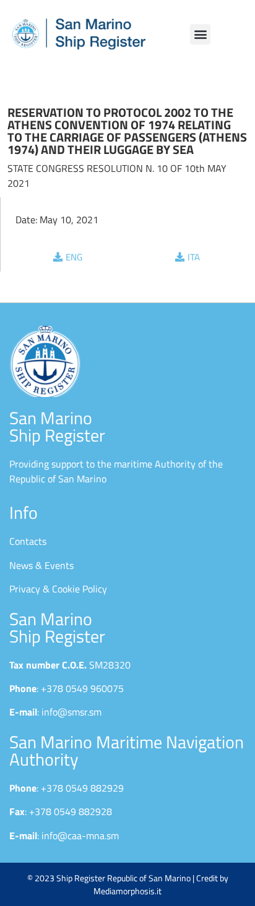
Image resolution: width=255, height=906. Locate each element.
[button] (200, 34)
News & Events (41, 565)
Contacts (27, 541)
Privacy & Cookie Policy (58, 588)
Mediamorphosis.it (127, 890)
